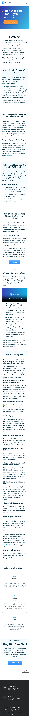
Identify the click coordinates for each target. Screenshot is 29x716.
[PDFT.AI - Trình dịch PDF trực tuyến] (6, 2)
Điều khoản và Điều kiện (8, 712)
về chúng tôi (8, 155)
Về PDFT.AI (10, 696)
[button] (14, 262)
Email (14, 686)
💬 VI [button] (25, 671)
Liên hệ (10, 686)
